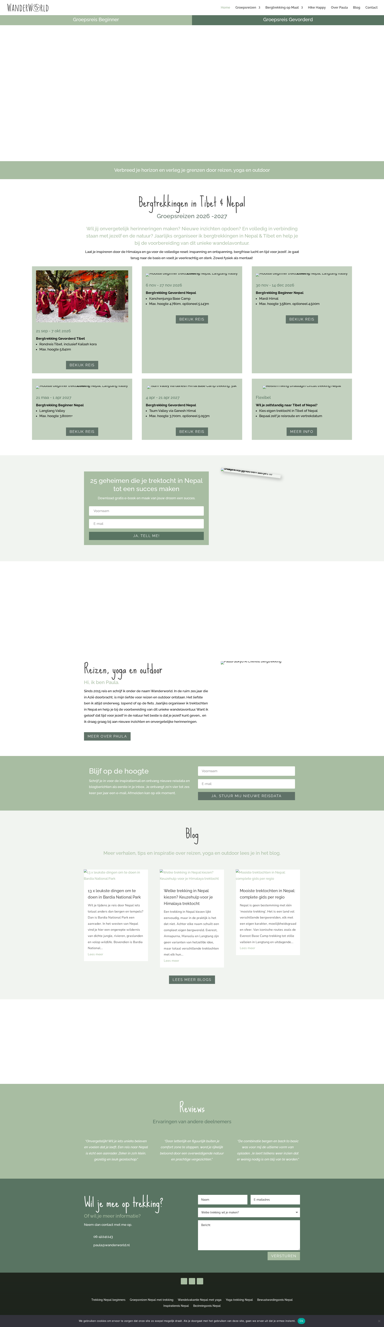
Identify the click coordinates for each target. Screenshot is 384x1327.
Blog (356, 7)
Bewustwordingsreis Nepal (275, 1299)
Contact (371, 7)
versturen (283, 1256)
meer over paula (107, 736)
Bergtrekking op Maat (282, 7)
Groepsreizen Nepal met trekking (151, 1299)
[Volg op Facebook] (184, 1281)
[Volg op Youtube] (192, 1281)
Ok (301, 1320)
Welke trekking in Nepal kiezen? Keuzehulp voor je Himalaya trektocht (188, 897)
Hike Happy (317, 7)
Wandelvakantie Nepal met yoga (199, 1299)
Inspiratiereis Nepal (176, 1305)
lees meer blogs (192, 980)
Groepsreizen (245, 7)
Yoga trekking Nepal (239, 1299)
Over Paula (339, 7)
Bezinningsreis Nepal (207, 1305)
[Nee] (379, 1321)
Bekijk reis (82, 365)
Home (225, 7)
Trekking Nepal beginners (108, 1299)
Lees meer (95, 954)
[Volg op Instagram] (200, 1281)
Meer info (301, 431)
